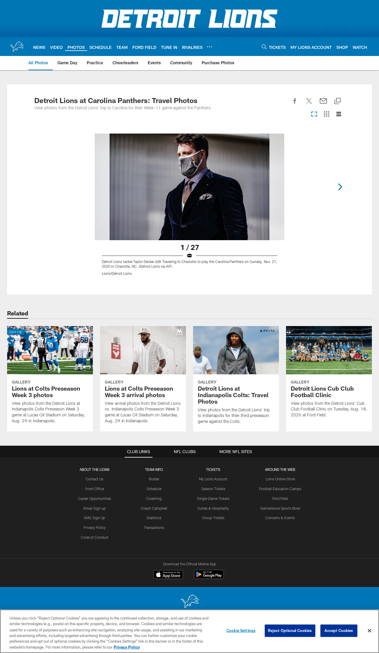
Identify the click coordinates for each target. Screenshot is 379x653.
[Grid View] (326, 114)
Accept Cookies (339, 630)
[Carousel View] (314, 114)
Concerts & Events (280, 518)
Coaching (154, 498)
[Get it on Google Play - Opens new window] (208, 577)
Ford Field (280, 498)
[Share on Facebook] (295, 104)
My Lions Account (213, 479)
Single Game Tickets (213, 498)
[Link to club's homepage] (16, 46)
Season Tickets (213, 489)
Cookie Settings (241, 630)
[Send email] (323, 104)
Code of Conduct (94, 537)
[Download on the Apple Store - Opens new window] (168, 575)
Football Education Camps (280, 489)
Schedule (154, 489)
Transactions (154, 527)
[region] (189, 631)
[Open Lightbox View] (189, 208)
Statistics (154, 518)
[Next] (339, 186)
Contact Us (94, 479)
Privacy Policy (94, 527)
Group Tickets (213, 518)
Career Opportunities (94, 498)
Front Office (94, 489)
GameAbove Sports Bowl (280, 508)
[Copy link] (337, 101)
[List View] (339, 114)
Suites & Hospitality (213, 508)
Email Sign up (94, 508)
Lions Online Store (280, 479)
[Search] (264, 47)
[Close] (369, 630)
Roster (154, 479)
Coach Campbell (154, 508)
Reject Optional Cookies (290, 630)
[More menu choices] (209, 46)
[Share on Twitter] (309, 104)
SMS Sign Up (94, 518)
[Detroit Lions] (189, 602)
